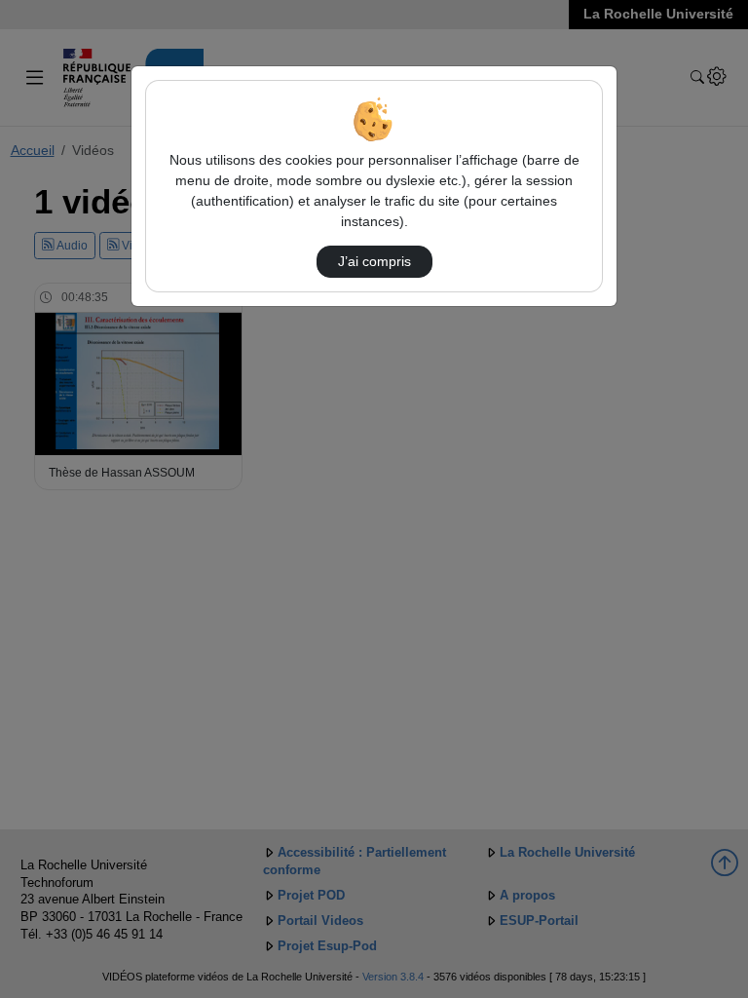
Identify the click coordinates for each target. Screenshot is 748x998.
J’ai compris (374, 261)
